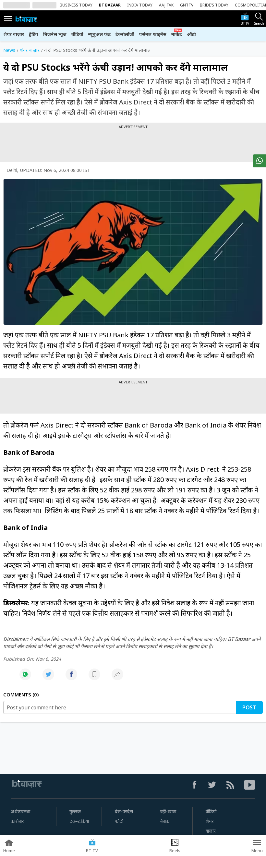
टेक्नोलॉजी (124, 34)
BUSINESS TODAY (76, 5)
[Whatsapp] (25, 677)
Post (249, 707)
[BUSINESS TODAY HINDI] (26, 19)
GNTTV (186, 5)
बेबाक (164, 821)
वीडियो (77, 34)
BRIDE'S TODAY (214, 5)
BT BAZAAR (110, 5)
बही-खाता (168, 811)
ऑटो (191, 34)
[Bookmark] (94, 677)
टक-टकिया (79, 821)
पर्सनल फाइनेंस (152, 34)
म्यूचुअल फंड (99, 34)
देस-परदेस (124, 811)
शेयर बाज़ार (13, 34)
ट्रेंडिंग (33, 34)
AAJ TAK (166, 5)
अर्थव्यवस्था (20, 811)
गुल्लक (75, 811)
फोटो (119, 821)
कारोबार (17, 821)
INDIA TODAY (139, 5)
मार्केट (176, 34)
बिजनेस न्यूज (54, 34)
